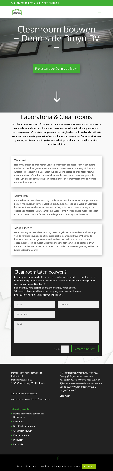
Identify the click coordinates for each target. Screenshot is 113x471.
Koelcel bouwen (21, 435)
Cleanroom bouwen (22, 431)
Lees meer (65, 396)
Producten (18, 440)
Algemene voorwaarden (22, 399)
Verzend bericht (85, 349)
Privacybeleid (44, 399)
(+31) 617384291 (23, 3)
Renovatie (18, 444)
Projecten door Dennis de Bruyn (56, 68)
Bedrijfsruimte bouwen (24, 426)
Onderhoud (18, 421)
